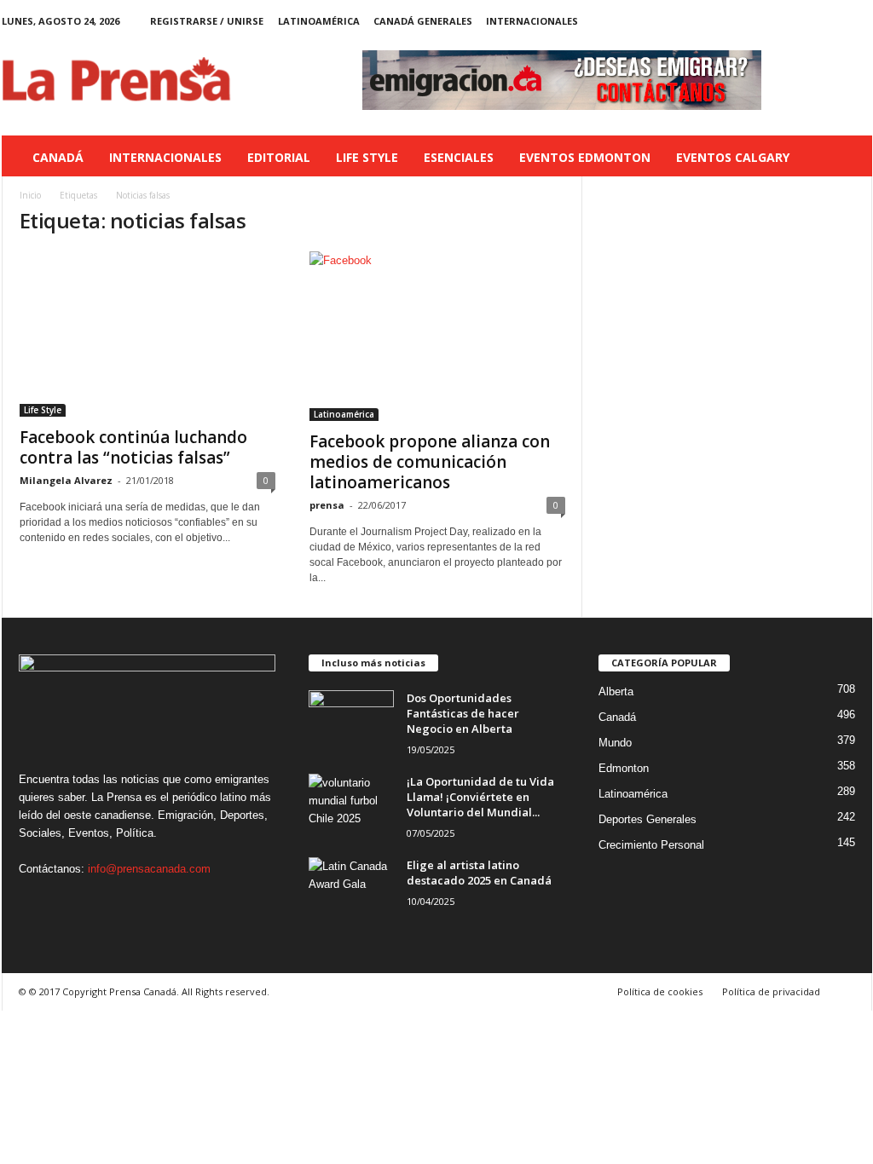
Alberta (615, 691)
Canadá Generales (422, 20)
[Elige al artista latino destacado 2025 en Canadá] (351, 889)
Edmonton (623, 768)
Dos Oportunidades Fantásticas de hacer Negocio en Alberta (463, 713)
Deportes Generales (647, 819)
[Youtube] (859, 21)
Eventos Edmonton (584, 157)
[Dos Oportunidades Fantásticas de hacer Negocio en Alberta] (351, 722)
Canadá (58, 157)
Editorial (278, 157)
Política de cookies (659, 991)
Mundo (615, 742)
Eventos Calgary (732, 157)
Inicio (30, 195)
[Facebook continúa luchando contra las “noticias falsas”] (147, 334)
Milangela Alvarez (66, 480)
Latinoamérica (319, 20)
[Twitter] (833, 21)
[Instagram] (806, 21)
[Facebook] (780, 21)
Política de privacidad (771, 991)
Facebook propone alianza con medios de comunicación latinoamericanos (429, 461)
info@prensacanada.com (149, 868)
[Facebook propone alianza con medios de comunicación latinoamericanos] (437, 336)
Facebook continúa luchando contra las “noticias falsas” (133, 447)
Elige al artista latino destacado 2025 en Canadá (479, 872)
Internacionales (532, 20)
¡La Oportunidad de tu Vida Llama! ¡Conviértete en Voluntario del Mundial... (480, 797)
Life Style (367, 157)
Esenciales (459, 157)
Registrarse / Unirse (206, 20)
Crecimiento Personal (651, 844)
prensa (326, 504)
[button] (846, 157)
